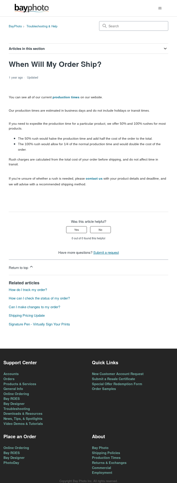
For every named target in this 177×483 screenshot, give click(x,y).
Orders (9, 378)
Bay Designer (14, 403)
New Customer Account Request (118, 373)
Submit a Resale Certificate (113, 378)
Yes (76, 230)
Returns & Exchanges (109, 462)
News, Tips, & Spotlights (22, 418)
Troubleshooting (16, 408)
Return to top (19, 267)
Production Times (106, 457)
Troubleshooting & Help (42, 26)
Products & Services (19, 383)
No (100, 230)
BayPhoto (15, 26)
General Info (13, 388)
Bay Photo (100, 447)
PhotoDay (11, 462)
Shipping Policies (106, 452)
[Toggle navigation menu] (160, 8)
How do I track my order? (28, 289)
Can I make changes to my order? (34, 306)
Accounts (11, 373)
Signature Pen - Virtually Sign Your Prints (39, 324)
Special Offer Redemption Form (117, 383)
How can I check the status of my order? (39, 298)
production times (66, 97)
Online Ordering (16, 393)
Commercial (101, 467)
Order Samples (104, 388)
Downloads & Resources (22, 413)
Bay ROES (11, 398)
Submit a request (106, 252)
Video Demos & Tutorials (23, 423)
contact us (94, 178)
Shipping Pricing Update (27, 315)
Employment (102, 472)
